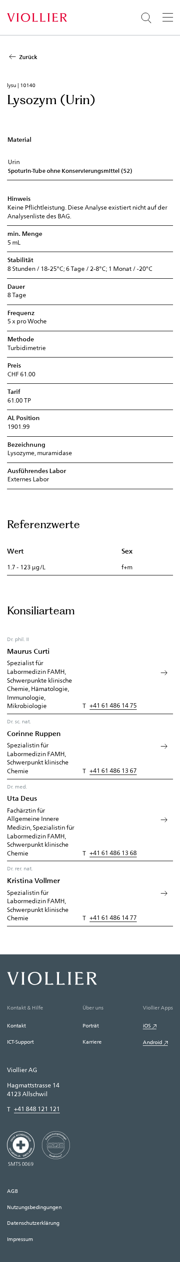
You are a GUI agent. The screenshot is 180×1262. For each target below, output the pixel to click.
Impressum (20, 1238)
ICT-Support (20, 1041)
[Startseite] (37, 17)
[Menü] (168, 17)
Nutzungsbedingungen (34, 1206)
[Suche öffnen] (146, 18)
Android (152, 1041)
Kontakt (16, 1025)
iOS (147, 1025)
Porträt (91, 1025)
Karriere (92, 1041)
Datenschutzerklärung (33, 1222)
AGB (12, 1190)
